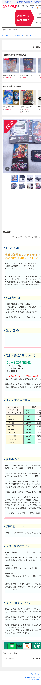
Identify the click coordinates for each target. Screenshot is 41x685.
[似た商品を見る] (7, 169)
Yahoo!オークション (34, 674)
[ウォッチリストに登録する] (16, 70)
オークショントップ (7, 35)
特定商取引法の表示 (35, 679)
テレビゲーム (37, 35)
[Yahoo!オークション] (15, 5)
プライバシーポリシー (30, 677)
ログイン (33, 8)
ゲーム (29, 35)
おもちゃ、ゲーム (20, 35)
